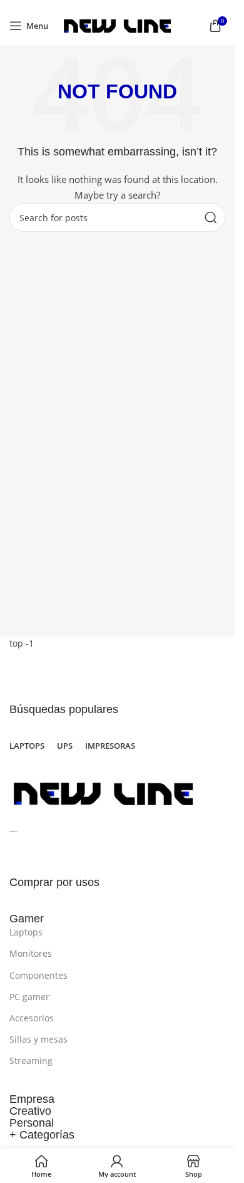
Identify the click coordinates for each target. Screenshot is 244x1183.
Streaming (31, 1060)
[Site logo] (117, 25)
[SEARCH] (210, 217)
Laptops (26, 932)
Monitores (30, 953)
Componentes (38, 975)
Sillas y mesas (38, 1039)
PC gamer (29, 997)
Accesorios (31, 1018)
